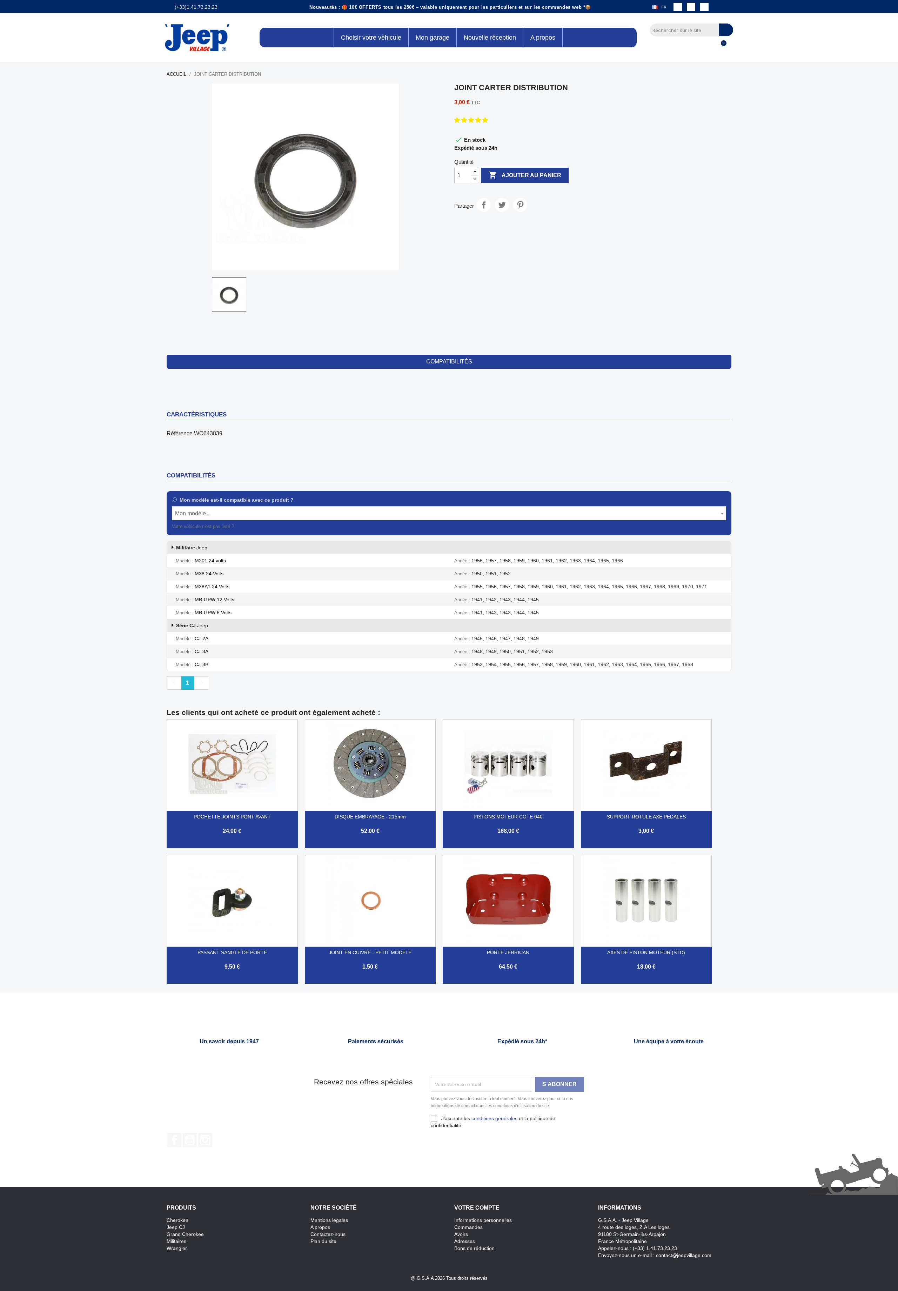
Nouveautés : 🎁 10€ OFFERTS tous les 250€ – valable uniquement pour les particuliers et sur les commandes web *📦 (450, 7)
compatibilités (449, 361)
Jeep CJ (176, 1227)
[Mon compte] (709, 47)
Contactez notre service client (265, 526)
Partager (484, 205)
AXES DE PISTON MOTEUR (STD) (646, 952)
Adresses (464, 1241)
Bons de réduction (474, 1248)
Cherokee (177, 1220)
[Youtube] (704, 7)
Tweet (502, 205)
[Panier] (720, 47)
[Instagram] (691, 7)
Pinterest (520, 205)
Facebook (174, 1140)
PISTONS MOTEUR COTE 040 (508, 817)
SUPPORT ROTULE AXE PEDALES (646, 817)
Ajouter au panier (525, 175)
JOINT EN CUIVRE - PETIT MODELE (370, 952)
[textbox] (449, 514)
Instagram (205, 1140)
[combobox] (449, 513)
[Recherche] (726, 30)
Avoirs (461, 1234)
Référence (180, 433)
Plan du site (323, 1241)
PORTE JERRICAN (508, 952)
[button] (471, 120)
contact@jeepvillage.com (683, 1255)
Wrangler (177, 1248)
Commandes (468, 1227)
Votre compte (477, 1208)
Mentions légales (329, 1220)
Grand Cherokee (185, 1234)
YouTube (190, 1140)
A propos (320, 1227)
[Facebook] (678, 7)
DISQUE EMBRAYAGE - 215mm (370, 817)
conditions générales (494, 1118)
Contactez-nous (328, 1234)
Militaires (176, 1241)
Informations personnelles (483, 1220)
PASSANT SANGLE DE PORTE (232, 952)
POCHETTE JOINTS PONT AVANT (232, 817)
